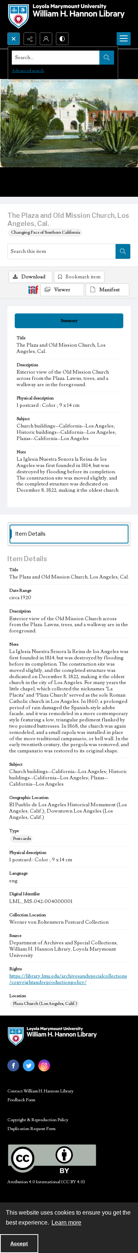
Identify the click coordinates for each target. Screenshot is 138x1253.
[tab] (69, 321)
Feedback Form (21, 1100)
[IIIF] (33, 289)
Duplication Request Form (31, 1129)
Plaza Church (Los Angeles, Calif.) (45, 1003)
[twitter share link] (29, 1065)
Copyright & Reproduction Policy (37, 1120)
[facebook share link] (13, 1065)
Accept (19, 1243)
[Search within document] (123, 251)
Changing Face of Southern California (45, 232)
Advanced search (28, 70)
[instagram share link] (44, 1065)
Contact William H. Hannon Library (40, 1091)
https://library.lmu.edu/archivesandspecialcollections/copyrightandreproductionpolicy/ (68, 979)
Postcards (22, 838)
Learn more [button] (66, 1222)
